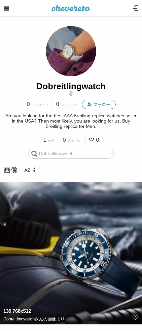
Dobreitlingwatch (71, 86)
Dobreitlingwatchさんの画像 (29, 318)
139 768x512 (17, 311)
